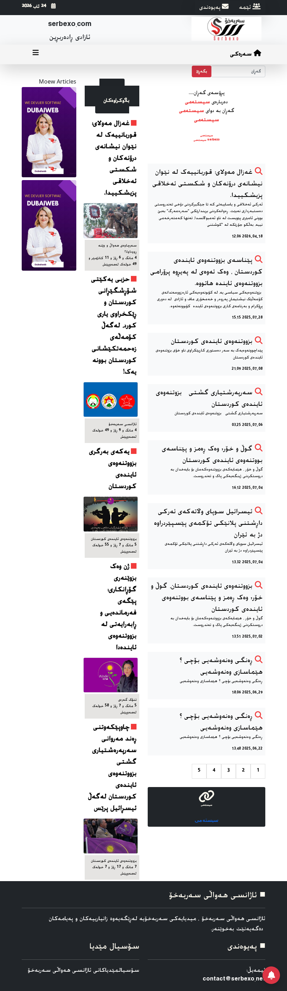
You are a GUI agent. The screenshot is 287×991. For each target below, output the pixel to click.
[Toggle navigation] (36, 54)
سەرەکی (242, 54)
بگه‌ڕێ (201, 71)
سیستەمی (206, 820)
